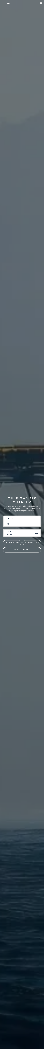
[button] (40, 3)
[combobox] (22, 518)
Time (10, 535)
